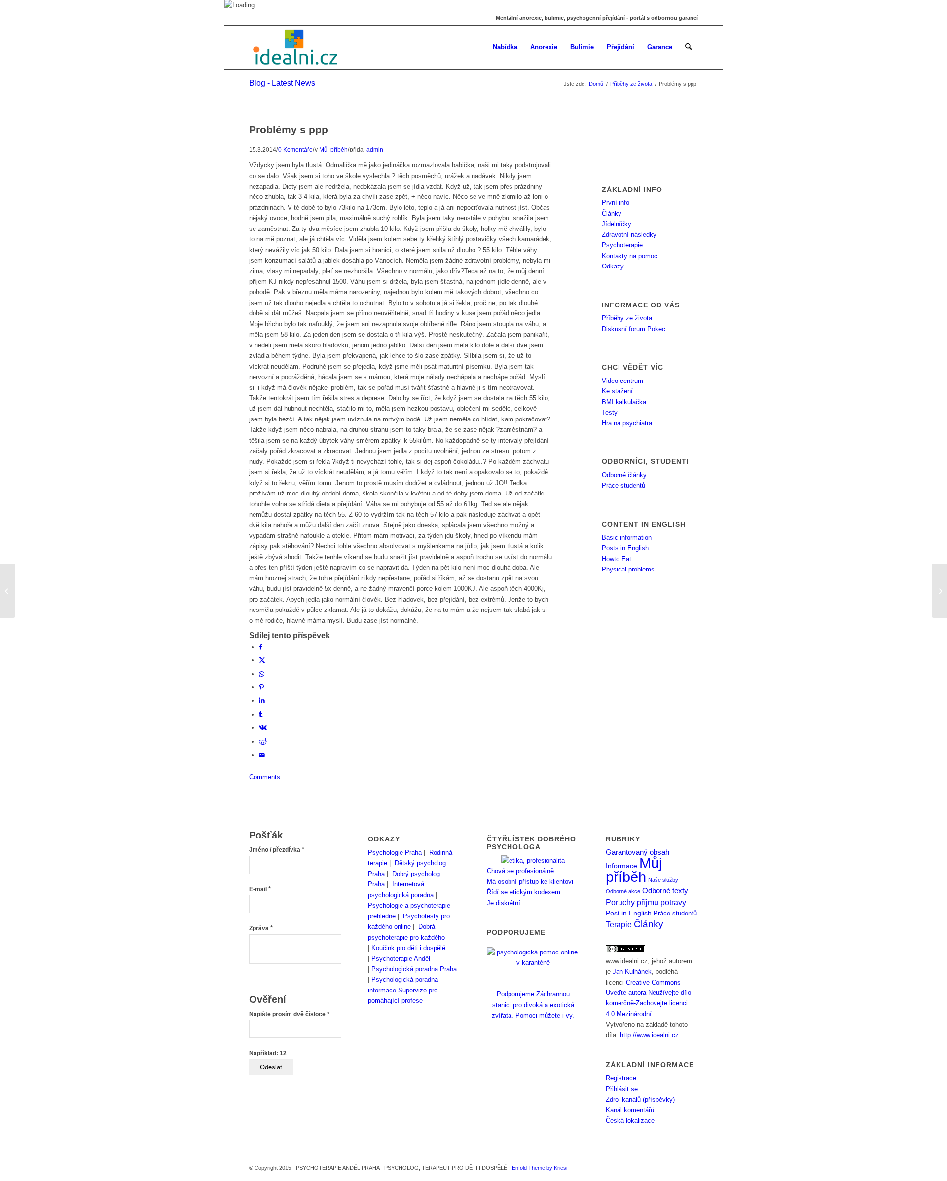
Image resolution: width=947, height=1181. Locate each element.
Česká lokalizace (630, 1120)
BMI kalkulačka (624, 402)
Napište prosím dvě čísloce (289, 1014)
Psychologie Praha (395, 852)
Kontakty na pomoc (629, 256)
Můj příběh (333, 149)
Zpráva (261, 928)
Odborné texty (665, 890)
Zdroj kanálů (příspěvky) (640, 1099)
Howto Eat (616, 559)
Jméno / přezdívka (276, 849)
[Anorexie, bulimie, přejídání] (296, 47)
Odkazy (613, 266)
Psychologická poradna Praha (414, 969)
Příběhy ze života (627, 318)
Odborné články (624, 475)
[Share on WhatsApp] (261, 674)
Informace (621, 866)
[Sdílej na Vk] (263, 727)
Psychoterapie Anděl (400, 958)
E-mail (260, 889)
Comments (264, 777)
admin (374, 149)
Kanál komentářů (630, 1110)
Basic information (627, 537)
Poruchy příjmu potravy (646, 902)
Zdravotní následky (629, 234)
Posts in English (625, 548)
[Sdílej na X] (262, 660)
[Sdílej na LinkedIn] (262, 700)
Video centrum (622, 380)
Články (611, 213)
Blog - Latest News (282, 83)
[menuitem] (505, 47)
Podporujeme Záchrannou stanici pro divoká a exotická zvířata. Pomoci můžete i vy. (533, 1005)
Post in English (629, 913)
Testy (610, 412)
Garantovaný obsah (637, 852)
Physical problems (628, 569)
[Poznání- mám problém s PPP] (7, 591)
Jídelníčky (616, 224)
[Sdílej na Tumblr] (260, 714)
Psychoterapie (622, 245)
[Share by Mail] (262, 755)
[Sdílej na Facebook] (260, 646)
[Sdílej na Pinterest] (261, 687)
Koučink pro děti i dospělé (408, 948)
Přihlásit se (622, 1089)
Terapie (619, 924)
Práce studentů (623, 485)
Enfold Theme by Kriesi (539, 1168)
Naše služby (663, 880)
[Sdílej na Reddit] (263, 741)
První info (615, 202)
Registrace (621, 1078)
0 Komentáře (295, 149)
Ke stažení (617, 391)
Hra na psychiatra (627, 423)
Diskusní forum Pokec (633, 329)
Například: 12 (268, 1053)
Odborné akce (623, 891)
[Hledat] (688, 47)
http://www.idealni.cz (649, 1035)
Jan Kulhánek (632, 971)
